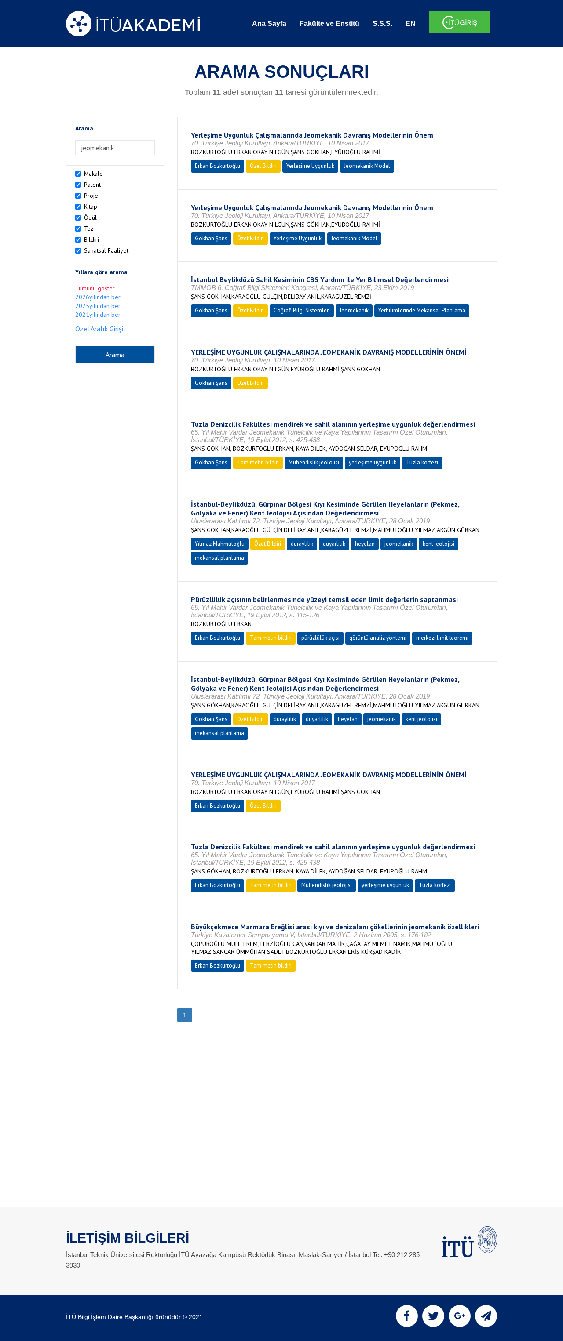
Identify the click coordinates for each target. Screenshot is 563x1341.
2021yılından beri (98, 315)
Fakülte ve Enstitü (329, 23)
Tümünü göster (95, 288)
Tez (89, 228)
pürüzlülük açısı (320, 638)
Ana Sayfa (269, 23)
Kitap (90, 206)
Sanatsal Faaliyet (106, 250)
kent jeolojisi (438, 543)
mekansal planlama (219, 558)
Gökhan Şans (211, 238)
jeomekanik (398, 543)
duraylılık (302, 543)
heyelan (365, 543)
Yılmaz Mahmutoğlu (220, 543)
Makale (93, 174)
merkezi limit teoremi (442, 638)
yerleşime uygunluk (372, 462)
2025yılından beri (98, 306)
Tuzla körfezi (422, 462)
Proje (91, 195)
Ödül (90, 217)
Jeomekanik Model (367, 166)
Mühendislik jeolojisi (314, 462)
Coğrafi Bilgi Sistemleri (302, 310)
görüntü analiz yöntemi (377, 638)
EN (411, 23)
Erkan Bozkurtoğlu (217, 166)
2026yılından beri (98, 297)
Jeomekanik (354, 310)
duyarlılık (334, 543)
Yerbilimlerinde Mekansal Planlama (421, 310)
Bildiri (91, 239)
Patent (92, 184)
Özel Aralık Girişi (99, 328)
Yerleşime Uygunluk (310, 166)
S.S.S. (382, 23)
